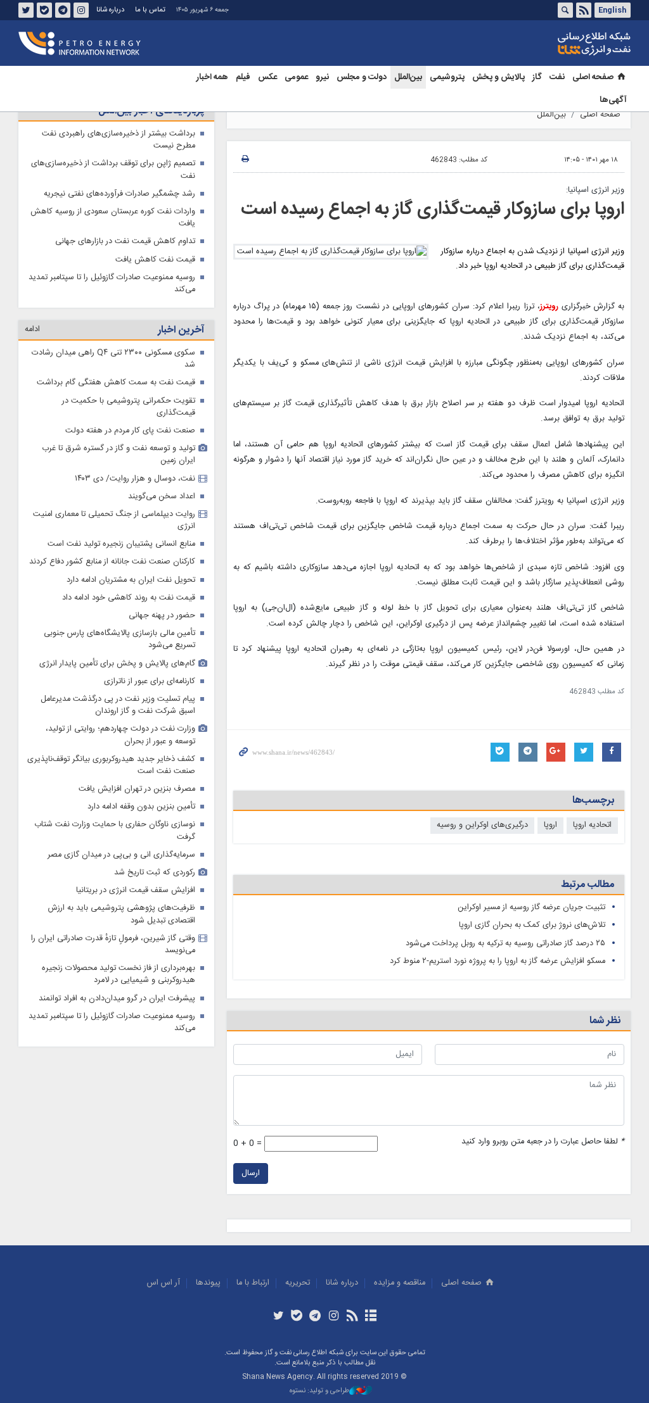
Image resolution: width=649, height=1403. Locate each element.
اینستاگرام (81, 10)
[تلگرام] (315, 1316)
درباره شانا (110, 10)
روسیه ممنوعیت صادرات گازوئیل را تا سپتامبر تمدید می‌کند (112, 284)
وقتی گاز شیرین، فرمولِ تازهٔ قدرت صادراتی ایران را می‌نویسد (113, 945)
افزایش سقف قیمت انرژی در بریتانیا (135, 890)
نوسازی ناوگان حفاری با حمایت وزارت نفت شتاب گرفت (114, 831)
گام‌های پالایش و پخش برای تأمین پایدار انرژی (117, 664)
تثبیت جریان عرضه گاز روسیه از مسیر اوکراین (530, 908)
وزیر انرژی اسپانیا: (595, 190)
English (612, 10)
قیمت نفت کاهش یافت (155, 260)
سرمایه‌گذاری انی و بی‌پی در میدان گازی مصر (121, 855)
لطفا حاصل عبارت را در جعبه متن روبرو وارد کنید (542, 1142)
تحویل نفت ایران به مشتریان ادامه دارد (131, 580)
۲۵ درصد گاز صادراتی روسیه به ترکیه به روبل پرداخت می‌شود (505, 944)
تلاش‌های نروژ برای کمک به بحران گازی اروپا (532, 925)
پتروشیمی (447, 77)
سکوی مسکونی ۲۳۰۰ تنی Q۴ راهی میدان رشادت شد (113, 359)
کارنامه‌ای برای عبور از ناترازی (149, 682)
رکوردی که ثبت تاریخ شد (154, 873)
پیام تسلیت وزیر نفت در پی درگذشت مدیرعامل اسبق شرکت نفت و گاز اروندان (118, 705)
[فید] (352, 1316)
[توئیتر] (278, 1316)
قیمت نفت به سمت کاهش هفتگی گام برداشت (116, 383)
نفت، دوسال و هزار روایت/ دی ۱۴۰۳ (135, 479)
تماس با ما (150, 10)
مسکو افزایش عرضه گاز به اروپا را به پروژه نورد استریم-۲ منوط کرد (497, 961)
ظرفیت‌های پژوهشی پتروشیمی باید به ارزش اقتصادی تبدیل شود (121, 914)
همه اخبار (212, 77)
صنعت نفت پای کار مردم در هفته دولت (130, 431)
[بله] (297, 1316)
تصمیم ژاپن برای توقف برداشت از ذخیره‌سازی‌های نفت (113, 170)
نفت (557, 77)
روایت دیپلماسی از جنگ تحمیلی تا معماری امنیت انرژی (114, 520)
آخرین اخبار (181, 330)
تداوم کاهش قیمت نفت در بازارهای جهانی (125, 242)
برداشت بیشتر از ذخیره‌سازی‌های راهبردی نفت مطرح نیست (118, 140)
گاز (537, 77)
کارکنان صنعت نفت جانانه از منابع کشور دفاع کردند (112, 562)
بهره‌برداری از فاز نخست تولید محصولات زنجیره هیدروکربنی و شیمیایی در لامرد (118, 974)
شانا (551, 44)
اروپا (550, 825)
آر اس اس (163, 1283)
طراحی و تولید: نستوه (319, 1391)
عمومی (296, 77)
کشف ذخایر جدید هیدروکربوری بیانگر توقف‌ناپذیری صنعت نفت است (111, 765)
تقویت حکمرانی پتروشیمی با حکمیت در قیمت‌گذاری (128, 407)
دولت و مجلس (362, 77)
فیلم (243, 77)
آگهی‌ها (613, 100)
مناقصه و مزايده (399, 1283)
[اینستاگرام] (334, 1316)
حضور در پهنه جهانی (162, 616)
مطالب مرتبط (587, 884)
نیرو (322, 77)
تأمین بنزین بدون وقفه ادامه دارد (141, 807)
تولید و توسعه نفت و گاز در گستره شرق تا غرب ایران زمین (118, 455)
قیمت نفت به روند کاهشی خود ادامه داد (128, 598)
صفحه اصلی (593, 77)
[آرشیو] (370, 1316)
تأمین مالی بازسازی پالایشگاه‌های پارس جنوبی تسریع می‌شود (119, 639)
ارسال (250, 1173)
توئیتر (26, 10)
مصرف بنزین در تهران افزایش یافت (137, 789)
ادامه (32, 329)
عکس (267, 77)
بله (44, 10)
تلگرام (62, 10)
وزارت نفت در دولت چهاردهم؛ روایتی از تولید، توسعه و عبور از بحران (120, 735)
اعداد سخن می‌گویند (161, 497)
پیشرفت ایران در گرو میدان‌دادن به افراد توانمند (117, 999)
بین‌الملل (408, 77)
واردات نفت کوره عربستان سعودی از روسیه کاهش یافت (112, 218)
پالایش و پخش (498, 77)
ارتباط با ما (252, 1283)
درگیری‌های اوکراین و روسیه (482, 825)
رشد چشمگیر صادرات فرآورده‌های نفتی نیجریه (119, 194)
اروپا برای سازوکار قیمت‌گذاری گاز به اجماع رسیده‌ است (432, 209)
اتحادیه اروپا (592, 825)
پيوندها (208, 1283)
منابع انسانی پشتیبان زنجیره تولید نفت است (121, 544)
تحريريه (297, 1283)
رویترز (549, 306)
